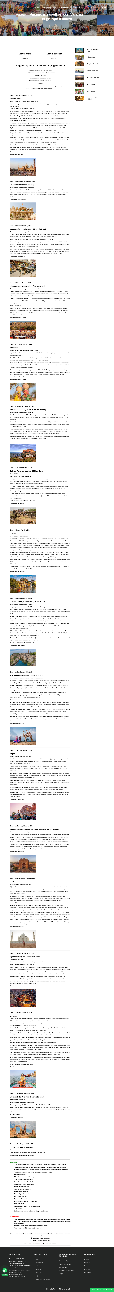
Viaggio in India (63, 1267)
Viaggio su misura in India (66, 1270)
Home (37, 8)
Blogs (61, 1274)
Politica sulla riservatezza (42, 1279)
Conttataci (38, 1272)
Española (87, 1269)
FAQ (36, 1276)
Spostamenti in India (65, 1264)
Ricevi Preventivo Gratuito (102, 1290)
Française (87, 1262)
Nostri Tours (38, 1266)
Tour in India (47, 8)
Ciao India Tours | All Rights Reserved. (58, 1289)
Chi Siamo (77, 8)
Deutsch (87, 1266)
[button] (4, 1270)
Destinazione (63, 8)
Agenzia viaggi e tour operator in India (21, 15)
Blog (104, 8)
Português (87, 1272)
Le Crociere (92, 8)
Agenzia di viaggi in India (66, 1261)
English (86, 1259)
